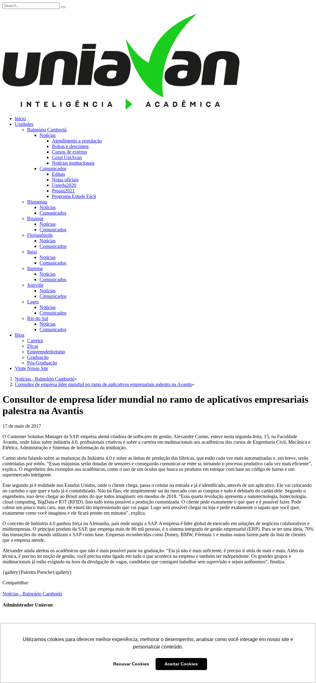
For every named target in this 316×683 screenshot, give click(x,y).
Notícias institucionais (73, 163)
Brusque (35, 218)
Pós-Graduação (42, 362)
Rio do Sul (37, 318)
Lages (33, 301)
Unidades (24, 124)
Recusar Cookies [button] (131, 663)
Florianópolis (40, 235)
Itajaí (32, 251)
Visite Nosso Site (31, 368)
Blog (19, 335)
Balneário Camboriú (47, 129)
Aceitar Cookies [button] (181, 663)
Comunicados (53, 168)
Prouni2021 (63, 190)
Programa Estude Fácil (74, 196)
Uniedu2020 (64, 185)
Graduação (37, 357)
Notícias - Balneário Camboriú (32, 593)
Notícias (48, 135)
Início (20, 118)
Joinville (35, 285)
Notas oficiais (65, 179)
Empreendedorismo (46, 351)
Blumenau (37, 201)
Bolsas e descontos (70, 146)
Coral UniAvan (67, 157)
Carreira (35, 340)
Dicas (32, 346)
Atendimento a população (77, 140)
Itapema (35, 268)
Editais (58, 174)
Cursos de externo (69, 151)
